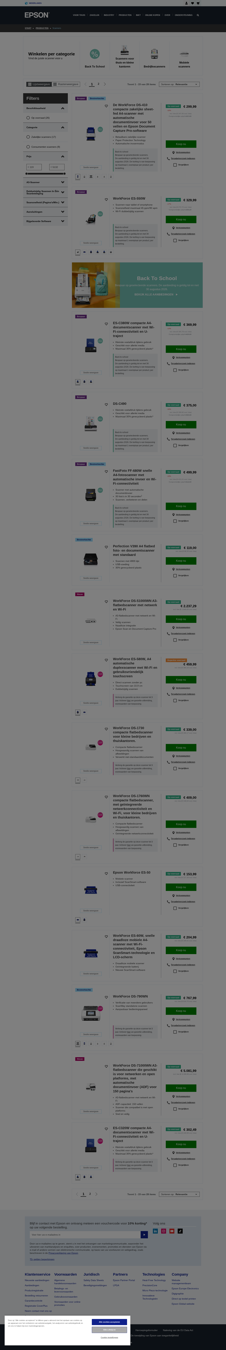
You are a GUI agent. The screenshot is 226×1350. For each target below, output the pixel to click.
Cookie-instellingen (109, 1337)
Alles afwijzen (109, 1330)
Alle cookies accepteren (109, 1322)
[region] (67, 1330)
